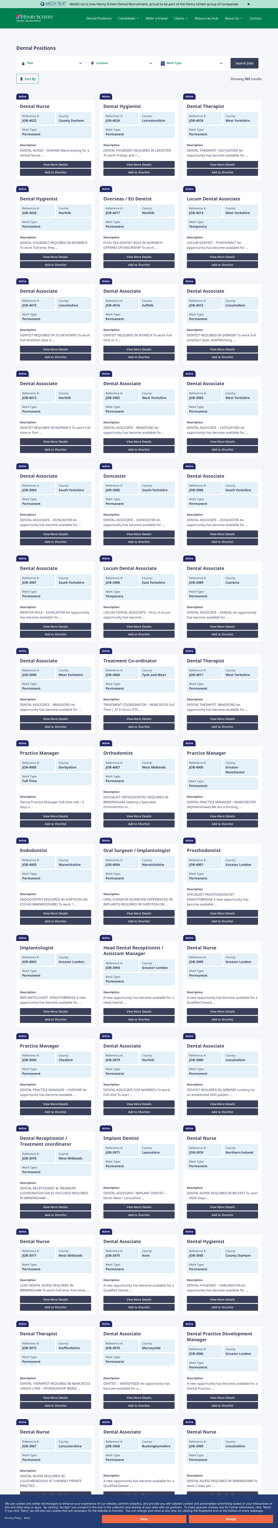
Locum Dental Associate (213, 199)
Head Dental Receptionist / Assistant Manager (133, 950)
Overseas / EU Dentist (127, 199)
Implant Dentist (121, 1138)
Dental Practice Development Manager (219, 1336)
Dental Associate (38, 291)
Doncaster (114, 476)
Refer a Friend (156, 18)
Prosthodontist (204, 850)
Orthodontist (118, 753)
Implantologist (37, 948)
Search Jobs (244, 63)
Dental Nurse (34, 106)
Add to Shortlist (55, 172)
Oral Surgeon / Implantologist (137, 850)
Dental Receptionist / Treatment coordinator (45, 1141)
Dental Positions (99, 18)
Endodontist (33, 850)
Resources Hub (206, 18)
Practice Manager (39, 753)
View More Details (55, 164)
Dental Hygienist (122, 106)
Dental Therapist (205, 106)
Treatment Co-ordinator (130, 661)
